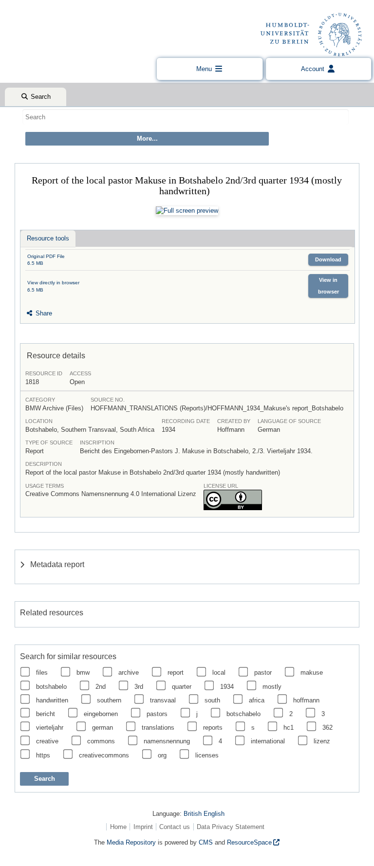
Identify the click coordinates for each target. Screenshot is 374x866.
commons (101, 741)
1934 (227, 686)
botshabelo (51, 686)
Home (118, 826)
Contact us (174, 826)
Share (43, 313)
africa (256, 700)
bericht (45, 714)
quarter (181, 686)
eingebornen (101, 714)
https (43, 755)
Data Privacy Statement (230, 826)
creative (47, 741)
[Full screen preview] (187, 210)
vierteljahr (49, 727)
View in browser (328, 285)
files (42, 672)
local (218, 672)
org (162, 755)
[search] (185, 117)
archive (128, 672)
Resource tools (48, 238)
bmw (83, 672)
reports (213, 727)
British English (204, 813)
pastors (157, 714)
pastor (263, 672)
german (102, 727)
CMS (206, 842)
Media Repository (131, 842)
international (268, 741)
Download (328, 259)
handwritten (52, 700)
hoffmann (306, 700)
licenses (207, 755)
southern (109, 700)
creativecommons (104, 755)
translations (158, 727)
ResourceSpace (249, 842)
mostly (271, 686)
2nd (100, 686)
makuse (311, 672)
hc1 (288, 727)
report (176, 672)
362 (327, 727)
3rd (138, 686)
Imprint (143, 826)
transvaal (163, 700)
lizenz (322, 741)
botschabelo (243, 714)
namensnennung (167, 741)
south (212, 700)
